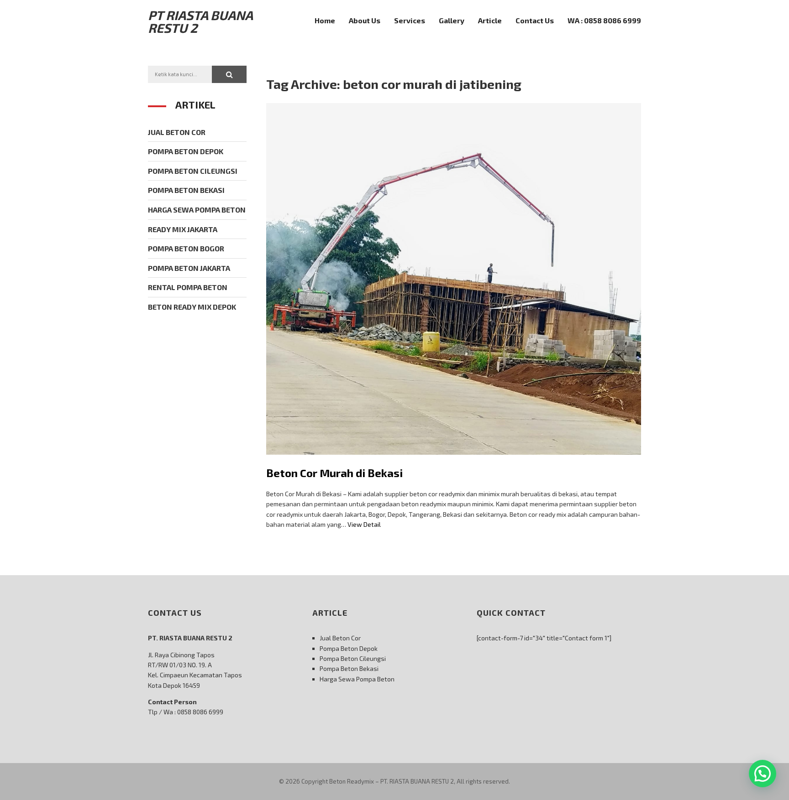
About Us (364, 20)
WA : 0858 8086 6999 (604, 20)
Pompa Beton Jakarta (189, 268)
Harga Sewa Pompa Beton (197, 209)
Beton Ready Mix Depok (192, 306)
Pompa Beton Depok (185, 151)
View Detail (364, 524)
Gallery (451, 20)
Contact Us (534, 20)
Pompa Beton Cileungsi (192, 170)
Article (490, 20)
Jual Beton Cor (176, 132)
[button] (229, 74)
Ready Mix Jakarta (182, 229)
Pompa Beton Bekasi (186, 190)
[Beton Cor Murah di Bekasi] (453, 461)
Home (325, 20)
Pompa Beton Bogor (186, 248)
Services (409, 20)
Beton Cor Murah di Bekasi (334, 472)
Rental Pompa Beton (187, 287)
